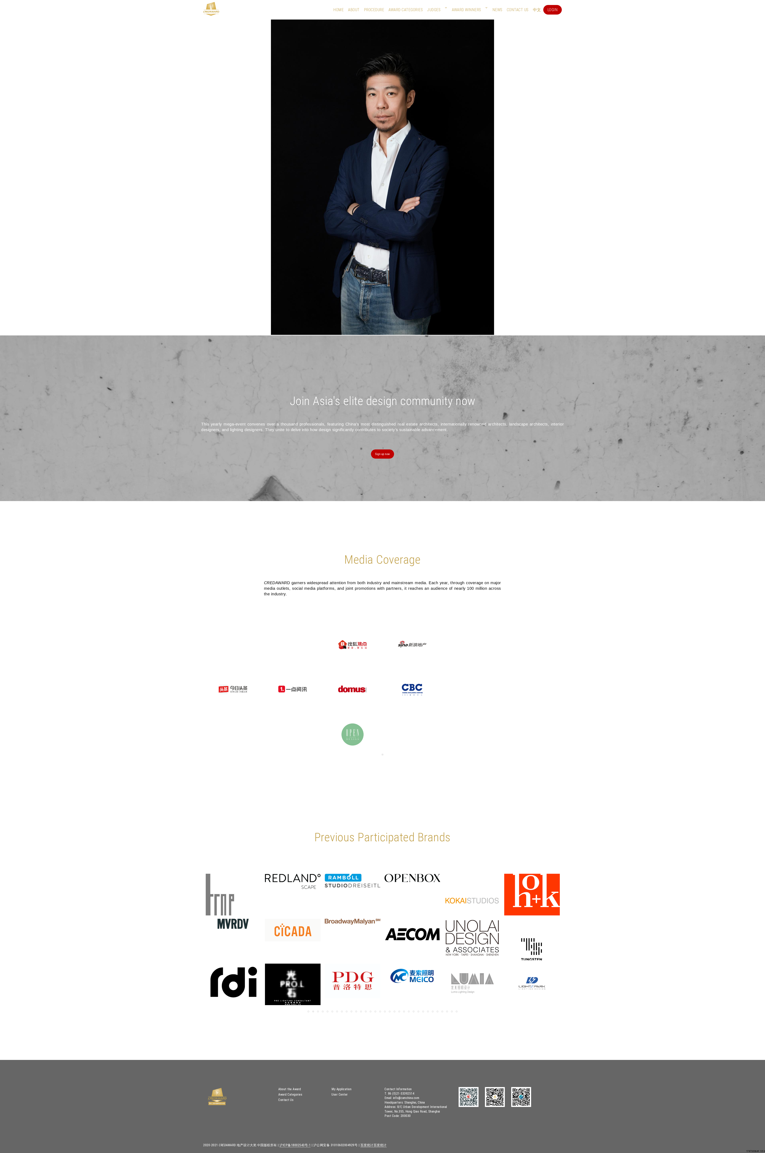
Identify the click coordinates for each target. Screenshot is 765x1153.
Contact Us (518, 9)
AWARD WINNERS (466, 9)
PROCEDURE (374, 9)
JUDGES (433, 9)
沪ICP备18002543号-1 (295, 1145)
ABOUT (354, 9)
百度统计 (367, 1145)
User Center (340, 1094)
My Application (341, 1089)
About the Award (289, 1089)
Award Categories (405, 9)
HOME (338, 9)
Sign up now (382, 454)
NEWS (497, 9)
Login (552, 9)
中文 (537, 9)
